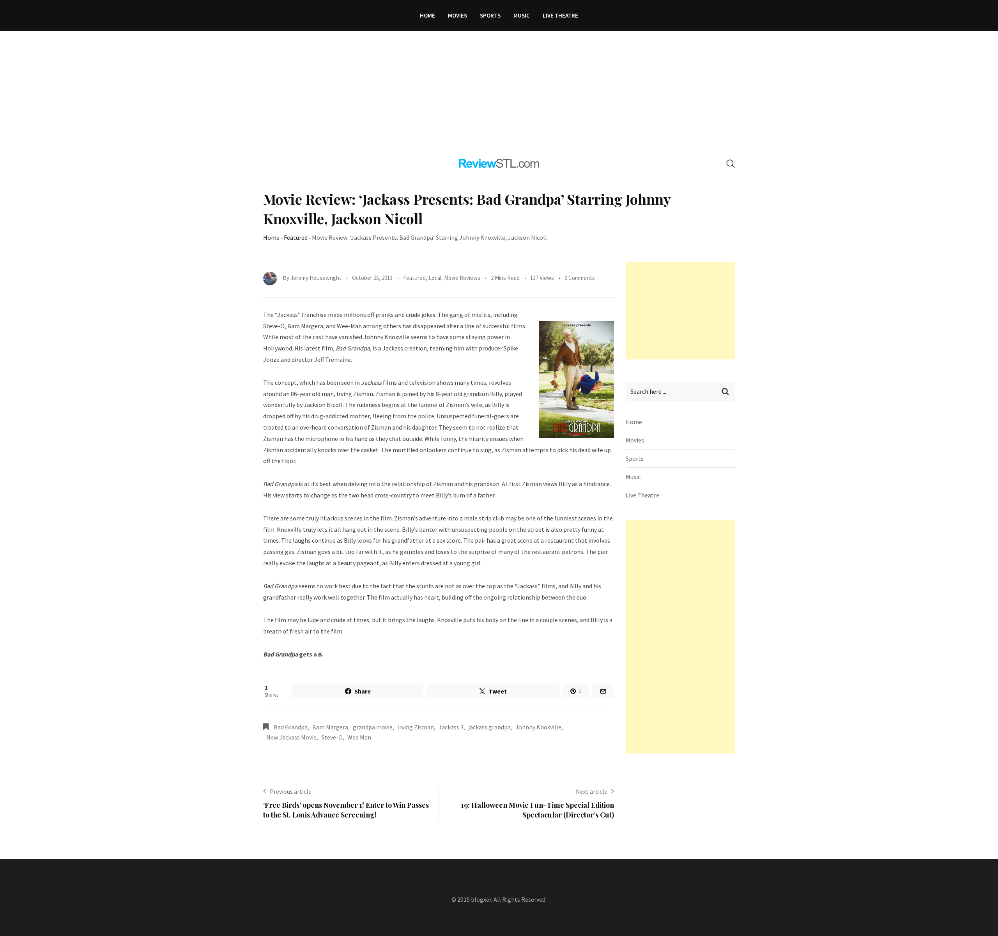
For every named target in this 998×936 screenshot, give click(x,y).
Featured (296, 237)
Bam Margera (330, 727)
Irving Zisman (415, 727)
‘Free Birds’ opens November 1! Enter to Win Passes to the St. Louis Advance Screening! (346, 809)
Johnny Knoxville (538, 727)
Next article (591, 791)
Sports (490, 15)
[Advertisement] (499, 89)
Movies (457, 15)
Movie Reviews (462, 277)
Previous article (290, 791)
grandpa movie (373, 727)
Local (434, 277)
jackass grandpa (489, 727)
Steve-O (332, 737)
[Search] (730, 163)
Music (521, 15)
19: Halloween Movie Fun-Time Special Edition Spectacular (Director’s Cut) (537, 809)
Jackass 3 (451, 727)
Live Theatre (560, 15)
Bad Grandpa (291, 727)
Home (427, 15)
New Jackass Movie (291, 737)
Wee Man (359, 737)
